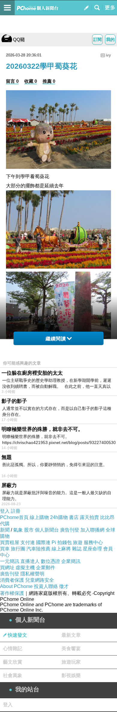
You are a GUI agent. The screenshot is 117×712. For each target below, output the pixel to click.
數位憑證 (50, 561)
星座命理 (92, 548)
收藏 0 (30, 81)
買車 (5, 548)
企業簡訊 (70, 561)
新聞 (5, 529)
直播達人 (30, 561)
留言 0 (12, 81)
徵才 (64, 586)
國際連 (43, 542)
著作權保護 (12, 593)
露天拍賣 (89, 517)
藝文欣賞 (12, 661)
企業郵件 (45, 567)
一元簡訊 (9, 561)
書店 (74, 517)
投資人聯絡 (46, 586)
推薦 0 (49, 81)
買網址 (7, 567)
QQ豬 (19, 39)
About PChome (16, 586)
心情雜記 (12, 648)
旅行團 (18, 548)
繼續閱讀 (56, 338)
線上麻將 (61, 548)
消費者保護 (12, 580)
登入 (5, 511)
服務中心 (93, 542)
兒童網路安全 (39, 580)
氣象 (18, 529)
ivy (108, 55)
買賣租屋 (9, 542)
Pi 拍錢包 (62, 542)
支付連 (27, 542)
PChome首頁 (14, 517)
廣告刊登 (69, 529)
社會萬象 (12, 675)
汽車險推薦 (38, 548)
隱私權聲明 (32, 573)
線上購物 (39, 517)
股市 (29, 529)
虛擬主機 (25, 567)
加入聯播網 (92, 529)
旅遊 (77, 542)
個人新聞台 (47, 529)
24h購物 (59, 517)
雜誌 (77, 548)
